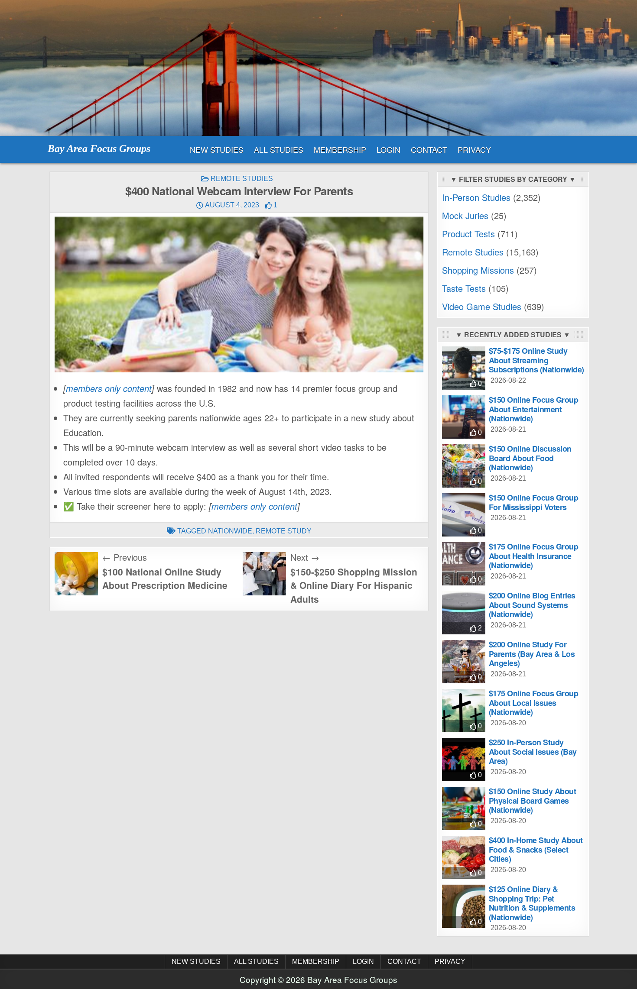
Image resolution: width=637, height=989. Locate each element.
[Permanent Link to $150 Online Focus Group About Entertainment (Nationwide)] (463, 417)
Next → (304, 557)
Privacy (474, 149)
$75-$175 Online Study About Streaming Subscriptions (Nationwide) (536, 360)
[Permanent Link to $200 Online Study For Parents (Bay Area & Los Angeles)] (463, 661)
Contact (429, 149)
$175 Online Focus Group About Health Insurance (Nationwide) (533, 556)
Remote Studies (242, 178)
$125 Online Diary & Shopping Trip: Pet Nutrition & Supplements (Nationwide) (532, 903)
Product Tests (468, 233)
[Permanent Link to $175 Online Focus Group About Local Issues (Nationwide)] (463, 710)
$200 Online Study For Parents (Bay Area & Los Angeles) (532, 654)
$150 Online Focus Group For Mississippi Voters (533, 502)
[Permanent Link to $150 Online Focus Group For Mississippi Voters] (463, 515)
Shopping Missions (478, 270)
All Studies (278, 149)
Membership (340, 149)
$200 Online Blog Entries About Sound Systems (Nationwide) (532, 605)
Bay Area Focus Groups (99, 148)
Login (388, 149)
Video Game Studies (481, 306)
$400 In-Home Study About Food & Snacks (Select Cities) (536, 849)
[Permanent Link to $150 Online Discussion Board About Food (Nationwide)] (463, 466)
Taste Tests (464, 288)
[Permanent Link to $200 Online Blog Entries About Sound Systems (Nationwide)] (463, 612)
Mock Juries (465, 215)
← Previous (124, 557)
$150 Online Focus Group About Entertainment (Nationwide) (533, 409)
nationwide (230, 531)
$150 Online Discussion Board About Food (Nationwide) (530, 458)
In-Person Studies (476, 197)
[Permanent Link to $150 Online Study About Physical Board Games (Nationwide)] (463, 808)
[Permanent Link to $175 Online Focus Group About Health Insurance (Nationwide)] (463, 563)
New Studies (217, 149)
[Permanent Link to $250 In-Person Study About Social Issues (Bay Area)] (463, 759)
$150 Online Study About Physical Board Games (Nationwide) (532, 800)
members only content (109, 388)
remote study (284, 531)
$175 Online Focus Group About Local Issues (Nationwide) (533, 703)
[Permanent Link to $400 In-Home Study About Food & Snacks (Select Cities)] (463, 857)
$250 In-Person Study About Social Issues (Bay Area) (533, 751)
